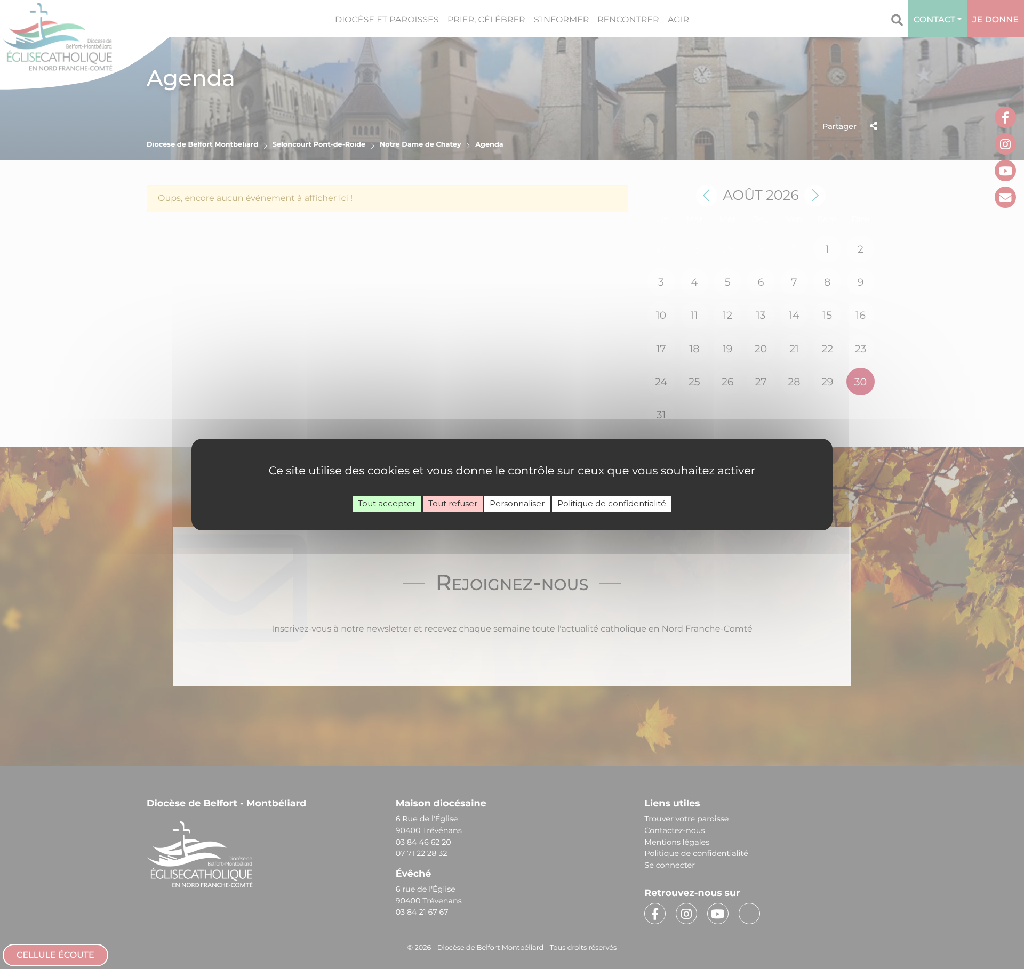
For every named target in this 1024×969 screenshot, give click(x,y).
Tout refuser (452, 503)
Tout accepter (386, 503)
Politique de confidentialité (611, 503)
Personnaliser (517, 503)
